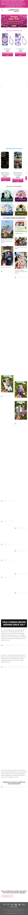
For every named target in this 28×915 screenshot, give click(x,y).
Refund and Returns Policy (18, 909)
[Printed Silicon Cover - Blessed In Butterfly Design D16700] (20, 82)
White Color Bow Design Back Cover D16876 (7, 135)
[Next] (26, 88)
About (4, 909)
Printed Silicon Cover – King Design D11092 (12, 173)
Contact (8, 909)
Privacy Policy (8, 910)
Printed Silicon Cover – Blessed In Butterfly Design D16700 (20, 136)
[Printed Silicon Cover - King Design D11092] (12, 160)
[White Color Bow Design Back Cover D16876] (7, 82)
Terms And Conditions (18, 910)
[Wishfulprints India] (14, 10)
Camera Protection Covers (14, 911)
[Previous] (1, 88)
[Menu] (2, 10)
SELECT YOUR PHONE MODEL (7, 140)
